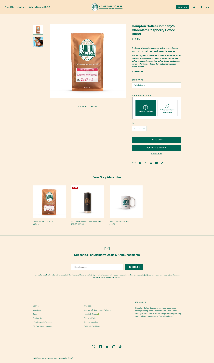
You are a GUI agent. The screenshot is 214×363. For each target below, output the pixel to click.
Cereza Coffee (140, 58)
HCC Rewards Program (42, 322)
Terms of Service (91, 322)
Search (36, 306)
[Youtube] (156, 163)
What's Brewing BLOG (39, 7)
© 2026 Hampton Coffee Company (45, 358)
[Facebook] (100, 346)
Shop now (182, 7)
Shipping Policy (90, 318)
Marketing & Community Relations (97, 310)
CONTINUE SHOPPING (157, 148)
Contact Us (37, 318)
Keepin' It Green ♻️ (91, 314)
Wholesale (88, 306)
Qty (133, 123)
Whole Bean (139, 85)
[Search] (201, 7)
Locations (21, 7)
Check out (156, 154)
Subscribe (134, 267)
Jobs (35, 314)
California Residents (92, 326)
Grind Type (137, 80)
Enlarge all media (87, 107)
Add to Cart (156, 140)
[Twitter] (93, 346)
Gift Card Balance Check (43, 326)
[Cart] (207, 7)
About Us (9, 7)
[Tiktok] (162, 163)
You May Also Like (107, 177)
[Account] (194, 7)
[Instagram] (113, 346)
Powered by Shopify (66, 358)
